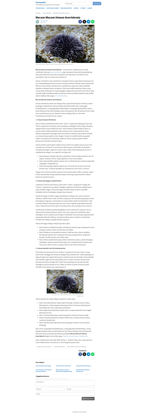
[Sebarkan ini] (80, 21)
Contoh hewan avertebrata (44, 346)
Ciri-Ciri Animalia (60, 96)
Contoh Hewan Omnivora (83, 366)
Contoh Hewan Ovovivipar (43, 366)
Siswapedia (41, 2)
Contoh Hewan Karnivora (63, 366)
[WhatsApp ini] (92, 21)
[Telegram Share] (88, 21)
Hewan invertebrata (59, 346)
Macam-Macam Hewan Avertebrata (76, 346)
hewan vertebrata (56, 72)
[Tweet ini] (84, 21)
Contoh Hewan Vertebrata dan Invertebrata (44, 370)
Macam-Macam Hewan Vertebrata (75, 336)
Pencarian (97, 3)
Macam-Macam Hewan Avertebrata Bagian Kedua (64, 370)
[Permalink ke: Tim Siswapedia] (37, 21)
